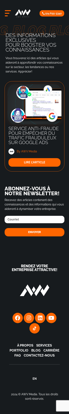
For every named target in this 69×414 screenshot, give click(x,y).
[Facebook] (18, 318)
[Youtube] (51, 318)
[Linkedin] (40, 318)
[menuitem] (34, 378)
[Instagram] (29, 318)
